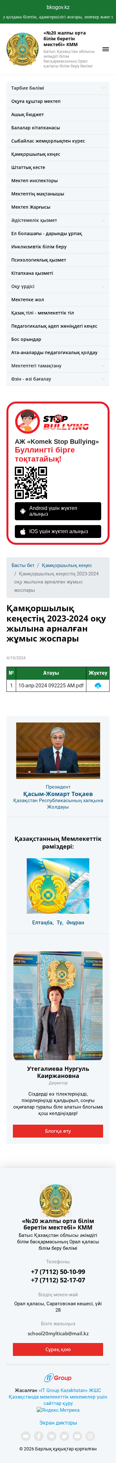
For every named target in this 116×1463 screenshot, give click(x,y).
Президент (58, 787)
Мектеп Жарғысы (30, 207)
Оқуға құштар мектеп (36, 101)
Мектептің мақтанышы (37, 194)
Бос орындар (26, 339)
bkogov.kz (58, 7)
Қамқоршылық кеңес (35, 154)
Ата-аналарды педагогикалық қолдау (54, 352)
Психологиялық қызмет (38, 260)
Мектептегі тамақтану (36, 366)
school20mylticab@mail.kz (58, 1333)
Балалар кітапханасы (35, 127)
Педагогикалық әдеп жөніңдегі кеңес (54, 326)
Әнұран (75, 923)
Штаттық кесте (28, 167)
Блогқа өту (58, 1131)
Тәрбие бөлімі (27, 88)
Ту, (60, 923)
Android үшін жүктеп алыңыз (53, 511)
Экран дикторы (58, 1423)
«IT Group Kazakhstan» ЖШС (70, 1390)
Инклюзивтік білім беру (39, 247)
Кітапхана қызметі (32, 273)
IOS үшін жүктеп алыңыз (58, 531)
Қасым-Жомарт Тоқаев (58, 794)
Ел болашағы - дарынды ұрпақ (46, 233)
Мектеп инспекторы (34, 180)
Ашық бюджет (27, 114)
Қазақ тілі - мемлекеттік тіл (42, 313)
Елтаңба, (43, 923)
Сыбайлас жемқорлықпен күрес (48, 141)
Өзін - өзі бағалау (31, 379)
